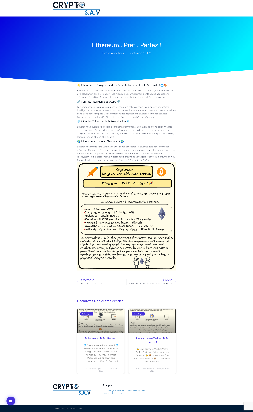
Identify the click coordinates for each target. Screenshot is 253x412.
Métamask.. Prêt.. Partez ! (101, 338)
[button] (10, 401)
